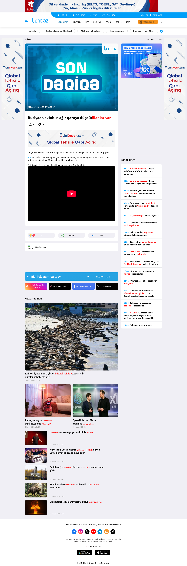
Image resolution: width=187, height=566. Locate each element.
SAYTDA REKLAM (73, 524)
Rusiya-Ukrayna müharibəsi (59, 31)
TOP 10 (119, 22)
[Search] (161, 21)
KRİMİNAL (97, 22)
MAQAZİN (77, 22)
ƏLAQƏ (84, 524)
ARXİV (89, 524)
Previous (25, 31)
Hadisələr (32, 31)
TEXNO (108, 22)
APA (29, 157)
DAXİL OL (144, 15)
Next (161, 31)
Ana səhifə (150, 39)
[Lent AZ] (40, 20)
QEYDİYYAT (157, 15)
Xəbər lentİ (63, 22)
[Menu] (26, 20)
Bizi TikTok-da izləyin (60, 286)
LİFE (87, 22)
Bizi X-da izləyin (105, 286)
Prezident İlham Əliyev (144, 31)
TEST (128, 22)
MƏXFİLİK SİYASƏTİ (113, 524)
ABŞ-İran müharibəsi (90, 31)
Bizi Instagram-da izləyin (37, 286)
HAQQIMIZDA (98, 524)
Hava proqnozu (117, 31)
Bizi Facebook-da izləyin (84, 286)
